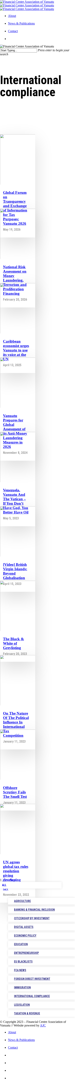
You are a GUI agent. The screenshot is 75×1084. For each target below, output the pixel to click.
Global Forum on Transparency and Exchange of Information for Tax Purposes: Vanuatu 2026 (15, 208)
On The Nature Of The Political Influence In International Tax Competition (16, 724)
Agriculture (22, 901)
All (4, 885)
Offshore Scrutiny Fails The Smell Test (15, 792)
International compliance (32, 996)
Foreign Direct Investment (32, 978)
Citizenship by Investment (32, 918)
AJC (43, 1025)
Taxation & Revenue (27, 1013)
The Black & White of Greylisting (13, 643)
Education (21, 944)
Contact (13, 31)
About (12, 15)
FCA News (20, 970)
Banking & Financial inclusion (34, 909)
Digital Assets (23, 927)
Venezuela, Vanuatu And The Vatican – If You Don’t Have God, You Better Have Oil (15, 501)
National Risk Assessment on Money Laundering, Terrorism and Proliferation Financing (15, 280)
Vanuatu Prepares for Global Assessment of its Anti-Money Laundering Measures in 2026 (15, 431)
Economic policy (25, 935)
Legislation (22, 1004)
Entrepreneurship (26, 953)
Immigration (22, 987)
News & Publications (21, 23)
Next (13, 880)
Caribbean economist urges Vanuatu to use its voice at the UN (16, 350)
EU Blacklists (23, 961)
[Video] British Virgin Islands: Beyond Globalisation (15, 571)
